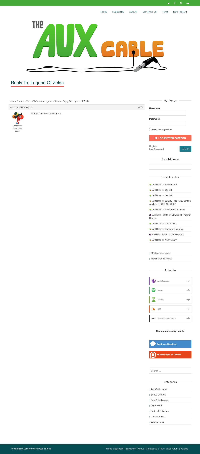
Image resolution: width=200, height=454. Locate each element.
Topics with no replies (161, 258)
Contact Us (149, 11)
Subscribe (118, 11)
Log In (185, 148)
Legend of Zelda (53, 101)
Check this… (171, 223)
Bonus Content (158, 394)
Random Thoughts (174, 228)
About (133, 11)
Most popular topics (160, 253)
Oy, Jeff (168, 189)
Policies (184, 448)
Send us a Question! (167, 344)
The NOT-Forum (34, 101)
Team (165, 11)
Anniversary (171, 184)
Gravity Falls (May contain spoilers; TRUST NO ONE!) (170, 202)
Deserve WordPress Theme (37, 448)
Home (103, 11)
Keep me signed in (162, 129)
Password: (154, 118)
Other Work (156, 405)
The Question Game (175, 209)
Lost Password (156, 149)
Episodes (118, 448)
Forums (20, 101)
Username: (155, 108)
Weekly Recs (157, 421)
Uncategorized (158, 416)
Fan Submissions (159, 400)
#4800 (140, 107)
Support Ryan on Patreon (169, 354)
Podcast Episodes (160, 411)
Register (153, 146)
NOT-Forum (180, 11)
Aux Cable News (159, 389)
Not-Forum (172, 448)
